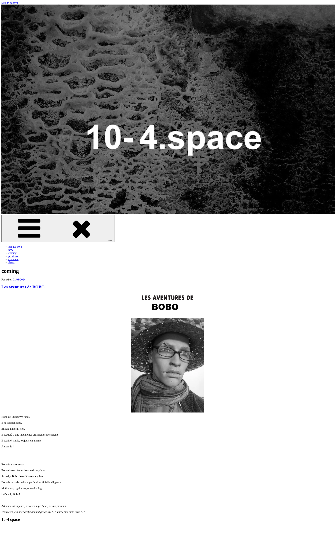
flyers (11, 262)
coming (12, 252)
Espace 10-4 (15, 246)
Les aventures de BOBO (23, 287)
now (10, 249)
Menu (110, 240)
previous (13, 256)
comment (13, 259)
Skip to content (9, 2)
